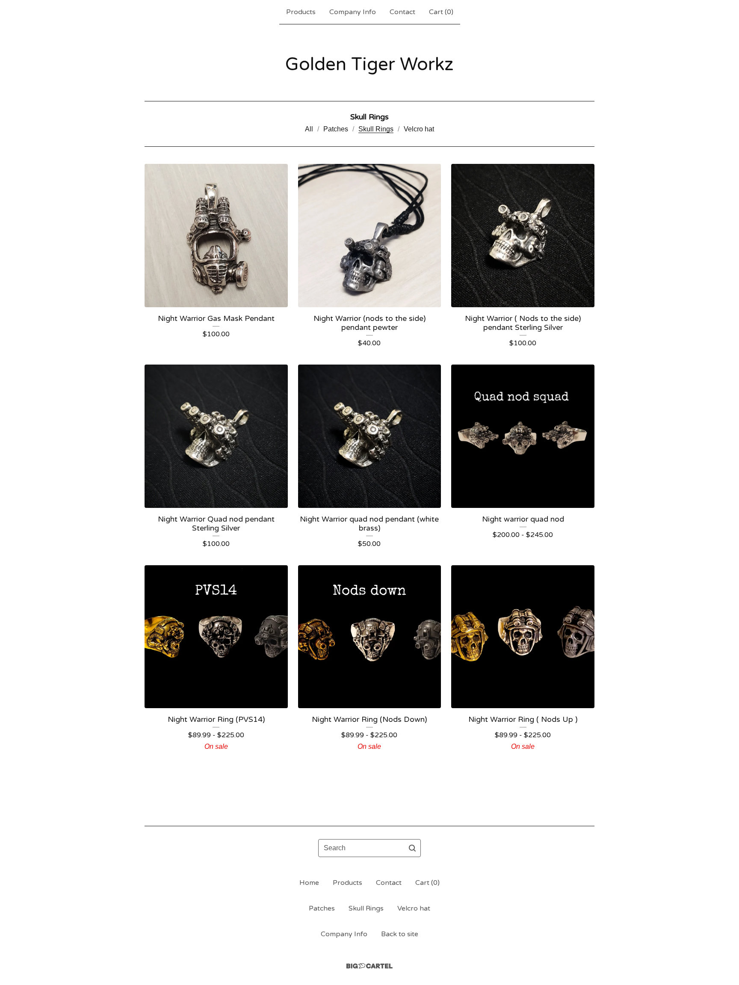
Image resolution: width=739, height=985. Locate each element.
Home (309, 882)
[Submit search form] (412, 848)
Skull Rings (375, 129)
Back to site (399, 934)
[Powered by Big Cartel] (369, 966)
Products (301, 12)
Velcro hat (419, 129)
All (309, 129)
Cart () (441, 12)
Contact (402, 12)
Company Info (352, 12)
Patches (335, 129)
